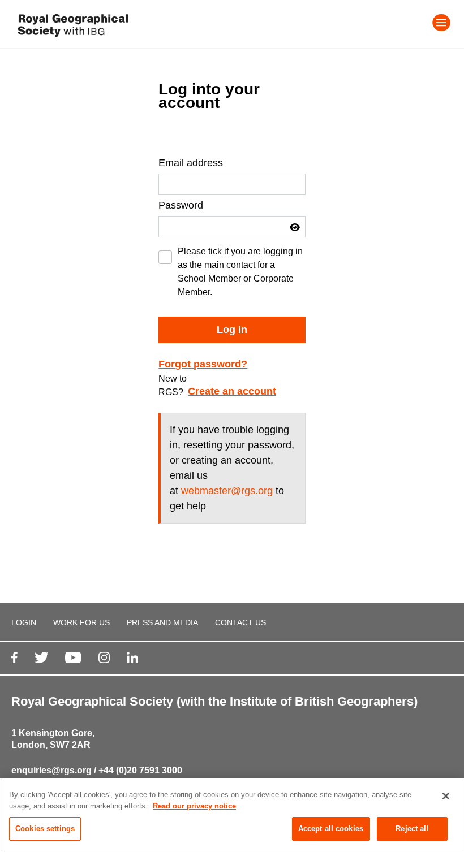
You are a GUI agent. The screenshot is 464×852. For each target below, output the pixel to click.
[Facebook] (14, 657)
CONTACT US (240, 622)
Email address (190, 162)
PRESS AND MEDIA (162, 622)
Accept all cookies (330, 828)
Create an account (232, 391)
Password (180, 205)
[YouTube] (73, 657)
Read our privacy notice (194, 806)
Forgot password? (202, 364)
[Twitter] (42, 657)
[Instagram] (104, 657)
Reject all (412, 828)
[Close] (445, 796)
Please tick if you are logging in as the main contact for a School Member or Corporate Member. (240, 271)
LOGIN (23, 622)
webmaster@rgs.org (227, 490)
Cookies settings (45, 828)
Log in (232, 329)
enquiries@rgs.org (51, 770)
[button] (295, 227)
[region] (232, 815)
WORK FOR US (81, 622)
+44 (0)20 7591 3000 (140, 770)
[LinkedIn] (132, 657)
